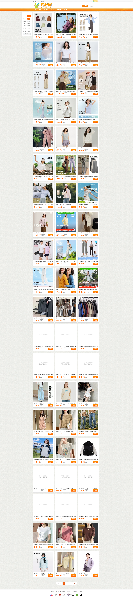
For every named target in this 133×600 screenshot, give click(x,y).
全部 (25, 18)
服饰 (29, 18)
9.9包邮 (24, 13)
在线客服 (72, 9)
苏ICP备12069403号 (73, 597)
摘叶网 (61, 597)
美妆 (25, 23)
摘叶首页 (52, 591)
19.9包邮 (28, 13)
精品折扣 (53, 9)
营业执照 (80, 591)
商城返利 (66, 9)
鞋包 (25, 21)
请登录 (39, 1)
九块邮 (39, 9)
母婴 (25, 25)
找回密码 (42, 1)
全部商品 (28, 15)
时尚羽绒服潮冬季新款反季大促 (44, 148)
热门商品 (59, 9)
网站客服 (68, 591)
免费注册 (35, 1)
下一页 (73, 583)
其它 (29, 28)
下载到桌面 (88, 1)
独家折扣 (24, 15)
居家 (29, 25)
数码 (25, 28)
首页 (35, 9)
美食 (29, 23)
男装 (94, 6)
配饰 (29, 21)
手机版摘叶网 (81, 1)
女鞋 (92, 6)
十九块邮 (46, 9)
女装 (90, 6)
